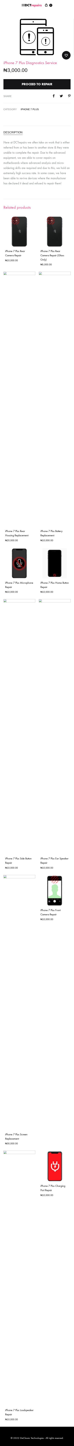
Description (13, 132)
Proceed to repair (37, 84)
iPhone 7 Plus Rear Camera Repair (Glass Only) (52, 255)
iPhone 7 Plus (30, 109)
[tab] (37, 132)
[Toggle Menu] (23, 5)
